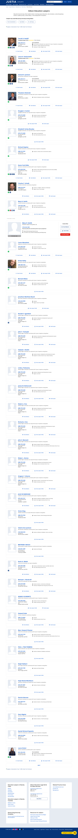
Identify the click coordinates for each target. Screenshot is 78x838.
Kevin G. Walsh (23, 561)
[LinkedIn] (12, 829)
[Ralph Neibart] (12, 667)
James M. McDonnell (24, 386)
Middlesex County (11, 802)
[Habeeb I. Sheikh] (12, 353)
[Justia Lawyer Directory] (11, 2)
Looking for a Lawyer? (67, 832)
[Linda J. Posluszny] (12, 371)
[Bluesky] (20, 829)
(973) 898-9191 (21, 701)
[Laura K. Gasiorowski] (12, 60)
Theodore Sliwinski (24, 93)
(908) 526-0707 (21, 187)
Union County (10, 804)
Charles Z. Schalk (23, 183)
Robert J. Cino (22, 404)
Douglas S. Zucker (24, 111)
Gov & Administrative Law (58, 787)
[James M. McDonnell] (12, 389)
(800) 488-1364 (21, 265)
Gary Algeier (22, 714)
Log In (65, 1)
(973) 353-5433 (21, 651)
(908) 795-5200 (21, 318)
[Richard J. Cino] (12, 425)
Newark (9, 788)
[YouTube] (13, 829)
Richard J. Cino (23, 422)
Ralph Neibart (22, 664)
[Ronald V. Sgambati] (12, 317)
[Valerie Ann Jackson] (12, 531)
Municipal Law (56, 790)
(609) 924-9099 (21, 735)
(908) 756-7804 (21, 515)
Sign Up (69, 1)
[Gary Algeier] (12, 717)
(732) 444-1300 (21, 205)
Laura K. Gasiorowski (25, 56)
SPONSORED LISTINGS (11, 218)
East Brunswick (11, 796)
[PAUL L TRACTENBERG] (12, 650)
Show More (39, 798)
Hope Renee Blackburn (25, 681)
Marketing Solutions (50, 4)
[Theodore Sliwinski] (12, 96)
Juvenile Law (55, 788)
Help (50, 829)
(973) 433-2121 (21, 498)
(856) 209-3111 (21, 43)
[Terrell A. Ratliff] (12, 42)
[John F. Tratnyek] (12, 335)
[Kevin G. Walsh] (12, 565)
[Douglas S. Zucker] (12, 114)
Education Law (18, 6)
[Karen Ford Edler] (12, 168)
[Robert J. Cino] (12, 407)
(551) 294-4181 (21, 752)
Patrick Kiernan (23, 697)
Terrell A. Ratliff (23, 38)
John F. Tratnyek (23, 332)
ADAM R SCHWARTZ (24, 596)
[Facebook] (15, 829)
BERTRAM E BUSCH (24, 545)
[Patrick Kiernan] (12, 701)
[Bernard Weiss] (12, 282)
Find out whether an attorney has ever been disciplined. (16, 817)
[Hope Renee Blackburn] (12, 684)
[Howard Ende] (12, 616)
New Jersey (24, 6)
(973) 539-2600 (21, 718)
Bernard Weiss (23, 279)
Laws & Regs (36, 4)
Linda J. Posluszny (24, 368)
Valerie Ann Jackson (24, 528)
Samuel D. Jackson (24, 75)
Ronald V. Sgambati (24, 314)
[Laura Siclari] (12, 751)
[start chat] (75, 833)
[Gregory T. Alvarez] (12, 479)
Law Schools (30, 4)
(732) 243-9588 (21, 301)
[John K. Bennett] (12, 443)
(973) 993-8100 (21, 600)
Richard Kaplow (23, 147)
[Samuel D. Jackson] (12, 78)
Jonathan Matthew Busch (26, 297)
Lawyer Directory (12, 6)
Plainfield (10, 790)
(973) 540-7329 (21, 634)
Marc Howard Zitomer (25, 630)
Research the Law (22, 4)
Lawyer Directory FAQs (35, 816)
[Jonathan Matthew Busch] (12, 300)
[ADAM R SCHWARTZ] (12, 600)
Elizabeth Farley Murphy (26, 129)
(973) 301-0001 (21, 685)
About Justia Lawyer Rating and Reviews (38, 821)
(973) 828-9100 (21, 169)
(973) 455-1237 (21, 283)
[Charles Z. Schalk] (12, 186)
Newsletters (42, 4)
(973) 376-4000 (21, 115)
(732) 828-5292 (21, 532)
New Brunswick (11, 793)
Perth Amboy (10, 794)
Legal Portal (42, 829)
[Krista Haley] (12, 264)
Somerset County (11, 806)
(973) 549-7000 (21, 584)
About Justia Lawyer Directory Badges (38, 814)
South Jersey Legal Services (36, 788)
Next (39, 765)
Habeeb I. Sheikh (23, 350)
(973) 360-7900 (21, 565)
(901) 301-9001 (21, 61)
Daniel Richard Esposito (26, 731)
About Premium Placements (36, 819)
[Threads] (18, 829)
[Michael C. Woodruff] (12, 583)
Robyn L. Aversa (23, 458)
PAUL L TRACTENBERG (25, 647)
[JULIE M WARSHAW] (12, 497)
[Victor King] (12, 514)
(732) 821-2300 (21, 549)
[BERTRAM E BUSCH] (12, 548)
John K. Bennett (23, 440)
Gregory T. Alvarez (24, 476)
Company (47, 829)
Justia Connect (36, 829)
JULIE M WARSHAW (24, 494)
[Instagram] (16, 829)
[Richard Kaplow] (12, 150)
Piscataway (10, 791)
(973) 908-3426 (21, 246)
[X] (21, 829)
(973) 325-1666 (21, 668)
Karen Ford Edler (23, 165)
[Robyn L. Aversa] (12, 461)
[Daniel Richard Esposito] (12, 734)
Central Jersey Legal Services (36, 793)
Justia (7, 6)
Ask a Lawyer (15, 4)
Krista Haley (22, 260)
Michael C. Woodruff (24, 580)
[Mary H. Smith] (12, 204)
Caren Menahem (23, 242)
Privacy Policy (61, 829)
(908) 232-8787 (21, 151)
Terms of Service (55, 829)
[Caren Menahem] (12, 246)
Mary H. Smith (22, 201)
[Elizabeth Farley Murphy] (12, 132)
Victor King (21, 511)
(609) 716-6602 (21, 617)
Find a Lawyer (9, 4)
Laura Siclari (22, 748)
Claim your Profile (34, 817)
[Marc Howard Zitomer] (12, 633)
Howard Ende (22, 613)
